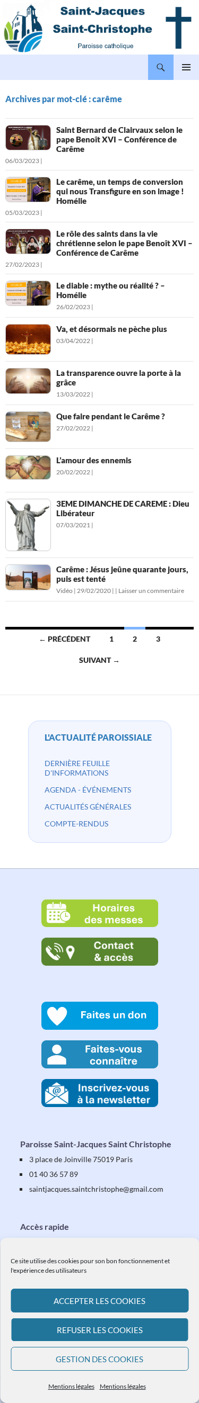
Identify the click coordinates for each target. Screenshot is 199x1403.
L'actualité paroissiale (98, 737)
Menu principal (186, 67)
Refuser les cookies (100, 1330)
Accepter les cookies (99, 1301)
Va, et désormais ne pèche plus (111, 329)
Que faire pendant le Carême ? (110, 416)
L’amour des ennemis (94, 460)
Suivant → (99, 659)
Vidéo (64, 591)
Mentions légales (71, 1386)
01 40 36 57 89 (53, 1174)
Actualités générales (88, 806)
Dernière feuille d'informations (77, 768)
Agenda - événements (88, 789)
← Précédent (64, 638)
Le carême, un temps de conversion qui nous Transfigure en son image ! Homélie (120, 191)
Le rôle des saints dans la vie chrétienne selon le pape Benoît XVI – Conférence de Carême (124, 243)
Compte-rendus (76, 823)
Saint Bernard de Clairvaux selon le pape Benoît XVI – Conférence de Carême (119, 139)
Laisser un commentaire (151, 591)
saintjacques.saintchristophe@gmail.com (96, 1188)
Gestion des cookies (99, 1359)
